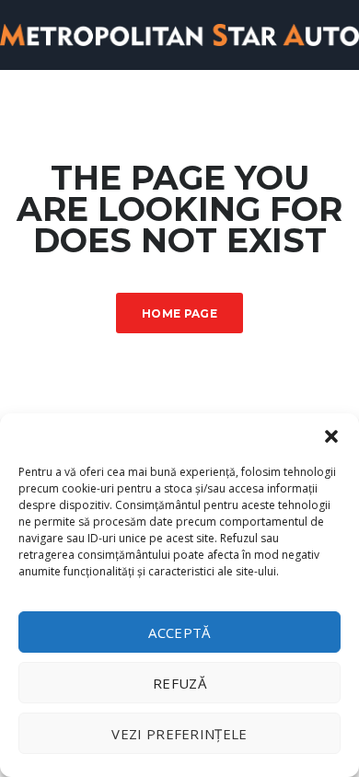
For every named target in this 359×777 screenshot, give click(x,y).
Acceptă (179, 632)
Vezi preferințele (179, 734)
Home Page (179, 313)
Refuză (179, 683)
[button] (331, 436)
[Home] (179, 33)
